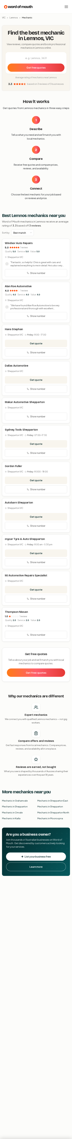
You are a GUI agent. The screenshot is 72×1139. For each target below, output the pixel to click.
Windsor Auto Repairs (19, 243)
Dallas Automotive (16, 365)
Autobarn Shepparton (19, 502)
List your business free (38, 856)
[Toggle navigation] (66, 6)
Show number (37, 272)
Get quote (36, 343)
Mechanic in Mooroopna (50, 818)
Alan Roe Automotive (18, 286)
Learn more (36, 866)
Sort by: (6, 232)
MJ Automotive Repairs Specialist (26, 575)
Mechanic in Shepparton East (52, 800)
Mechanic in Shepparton (15, 806)
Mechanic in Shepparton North (53, 812)
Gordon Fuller (13, 466)
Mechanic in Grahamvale (15, 800)
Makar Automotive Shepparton (25, 402)
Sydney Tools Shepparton (21, 429)
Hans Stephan (14, 329)
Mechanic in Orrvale (12, 812)
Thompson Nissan (16, 611)
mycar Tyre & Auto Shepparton (25, 539)
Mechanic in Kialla (11, 818)
